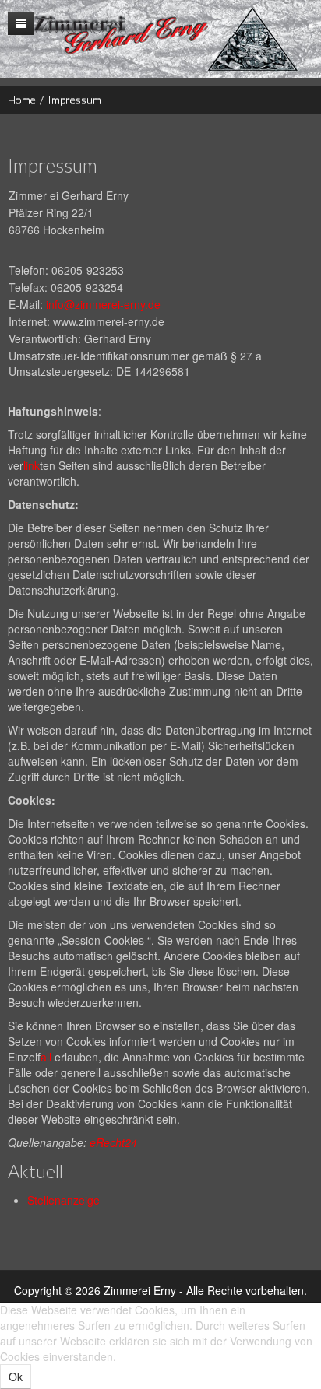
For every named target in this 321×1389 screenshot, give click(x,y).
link (31, 465)
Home (22, 99)
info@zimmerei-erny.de (103, 304)
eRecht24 (113, 1142)
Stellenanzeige (63, 1200)
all (46, 1057)
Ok (16, 1376)
